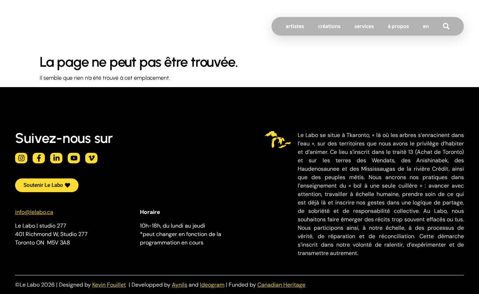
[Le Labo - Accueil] (29, 26)
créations (329, 26)
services (364, 26)
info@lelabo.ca (34, 212)
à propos (398, 26)
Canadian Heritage (281, 284)
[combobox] (459, 26)
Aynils (179, 284)
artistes (295, 26)
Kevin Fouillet (109, 284)
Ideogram (212, 284)
